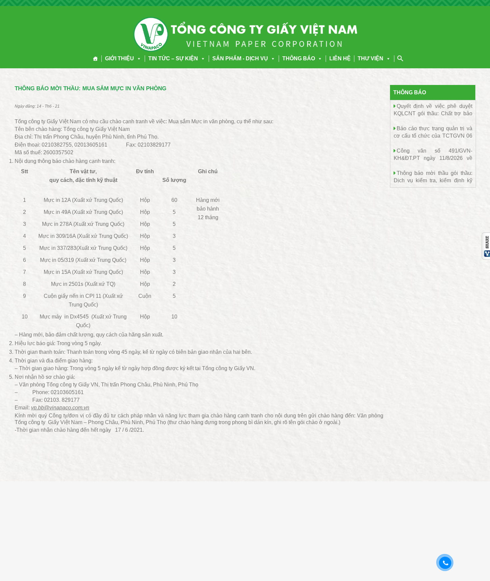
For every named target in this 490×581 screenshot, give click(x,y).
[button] (137, 58)
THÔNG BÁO (298, 58)
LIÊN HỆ (340, 58)
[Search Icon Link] (400, 58)
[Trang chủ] (95, 58)
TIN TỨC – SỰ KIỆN (173, 58)
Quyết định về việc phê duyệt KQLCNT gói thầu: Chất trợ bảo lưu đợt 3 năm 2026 (433, 113)
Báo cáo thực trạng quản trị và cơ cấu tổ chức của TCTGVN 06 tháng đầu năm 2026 (433, 135)
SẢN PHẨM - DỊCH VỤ (240, 58)
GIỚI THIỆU (119, 58)
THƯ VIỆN (370, 58)
